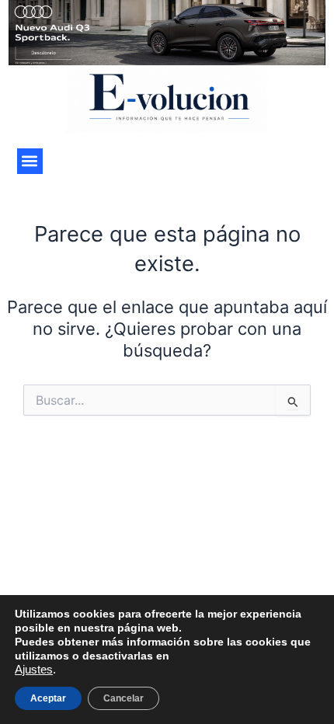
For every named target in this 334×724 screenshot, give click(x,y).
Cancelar (123, 698)
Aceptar (48, 698)
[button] (30, 161)
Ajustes (34, 669)
